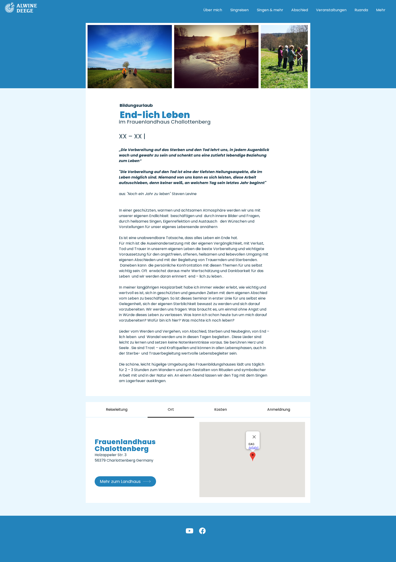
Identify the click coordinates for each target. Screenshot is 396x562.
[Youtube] (189, 530)
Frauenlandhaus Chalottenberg (125, 445)
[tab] (117, 410)
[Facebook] (202, 530)
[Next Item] (299, 56)
